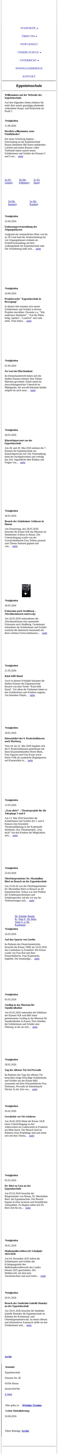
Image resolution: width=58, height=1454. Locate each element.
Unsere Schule (28, 52)
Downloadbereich (29, 68)
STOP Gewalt (29, 44)
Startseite (28, 28)
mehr (20, 156)
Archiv (8, 1356)
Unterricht (28, 60)
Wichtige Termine (32, 1405)
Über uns (28, 36)
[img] (29, 12)
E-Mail (8, 1394)
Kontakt (29, 76)
